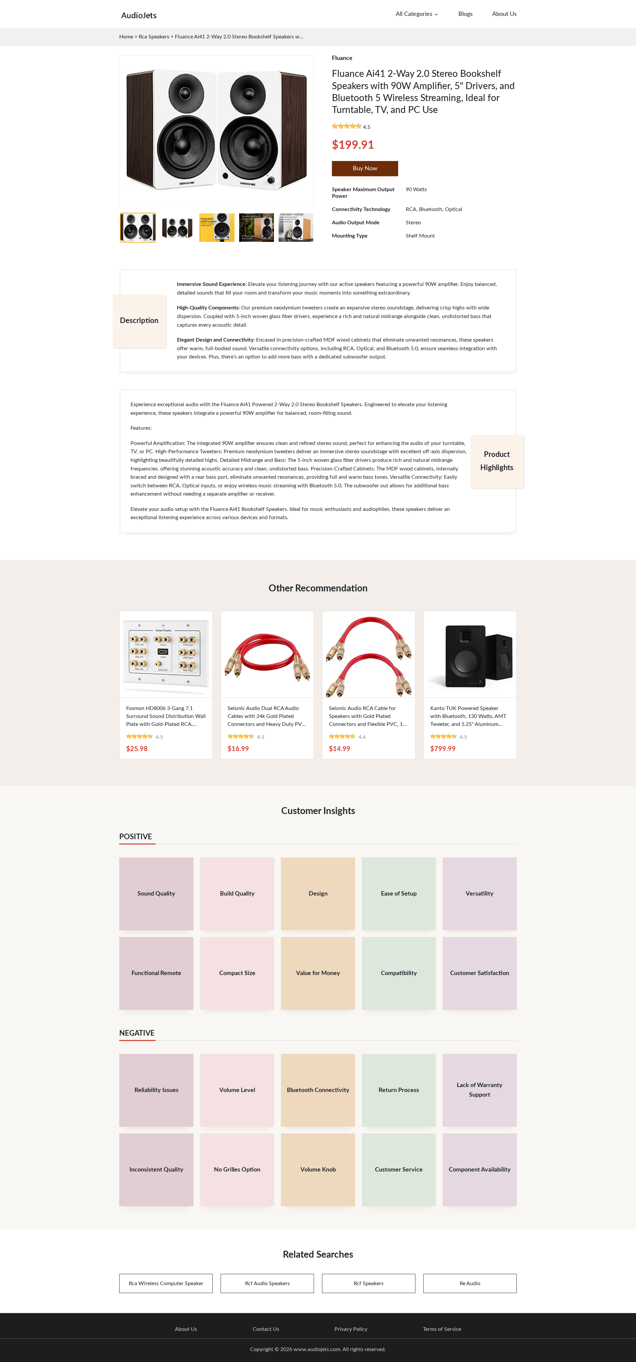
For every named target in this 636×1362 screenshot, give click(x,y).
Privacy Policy (351, 1329)
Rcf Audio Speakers (267, 1283)
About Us (186, 1329)
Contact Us (266, 1329)
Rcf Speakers (369, 1283)
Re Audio (470, 1283)
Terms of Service (442, 1329)
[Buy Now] (166, 654)
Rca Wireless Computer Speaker (166, 1283)
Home (126, 36)
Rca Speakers (154, 36)
